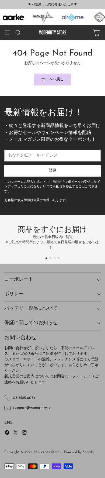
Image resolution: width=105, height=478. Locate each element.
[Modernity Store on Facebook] (7, 433)
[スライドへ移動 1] (46, 258)
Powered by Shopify (79, 452)
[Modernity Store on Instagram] (24, 433)
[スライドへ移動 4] (59, 258)
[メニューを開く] (7, 32)
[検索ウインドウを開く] (17, 32)
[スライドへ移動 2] (50, 258)
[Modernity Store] (52, 32)
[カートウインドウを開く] (96, 32)
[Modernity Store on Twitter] (15, 433)
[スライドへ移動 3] (54, 258)
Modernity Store (47, 452)
